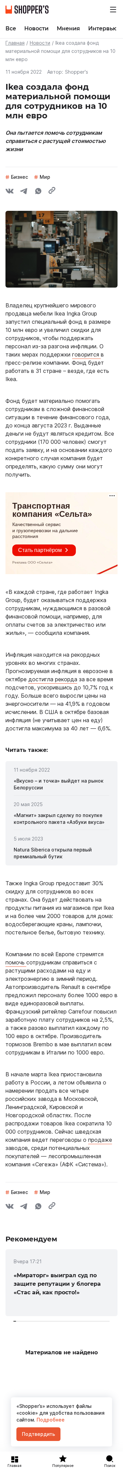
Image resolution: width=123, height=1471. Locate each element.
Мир (45, 177)
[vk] (9, 192)
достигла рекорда (52, 679)
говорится (86, 354)
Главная (15, 43)
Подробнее (50, 1420)
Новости (40, 43)
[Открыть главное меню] (113, 9)
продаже (100, 1139)
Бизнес (19, 177)
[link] (61, 784)
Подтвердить (38, 1434)
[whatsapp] (38, 192)
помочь (15, 962)
